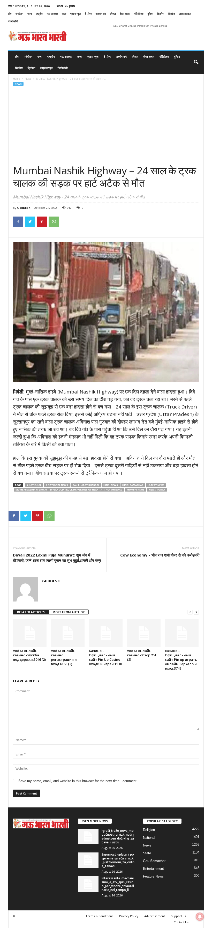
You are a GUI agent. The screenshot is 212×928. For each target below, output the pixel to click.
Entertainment (153, 869)
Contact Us (181, 922)
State (147, 853)
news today (157, 489)
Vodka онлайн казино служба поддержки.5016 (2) (29, 655)
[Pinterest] (42, 222)
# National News (57, 485)
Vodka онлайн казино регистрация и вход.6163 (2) (64, 657)
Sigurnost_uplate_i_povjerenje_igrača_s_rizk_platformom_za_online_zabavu (118, 860)
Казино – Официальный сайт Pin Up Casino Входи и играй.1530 (105, 657)
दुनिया (150, 14)
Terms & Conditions (99, 916)
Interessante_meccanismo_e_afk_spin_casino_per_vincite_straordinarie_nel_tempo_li (118, 884)
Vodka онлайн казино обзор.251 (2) (141, 655)
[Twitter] (30, 222)
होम (9, 14)
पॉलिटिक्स (138, 14)
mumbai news (136, 489)
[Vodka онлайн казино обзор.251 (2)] (144, 633)
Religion (149, 830)
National (149, 838)
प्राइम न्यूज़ (75, 14)
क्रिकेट (171, 14)
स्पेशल (113, 14)
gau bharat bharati (85, 485)
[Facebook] (18, 222)
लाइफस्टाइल (185, 14)
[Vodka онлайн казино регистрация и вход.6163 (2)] (68, 633)
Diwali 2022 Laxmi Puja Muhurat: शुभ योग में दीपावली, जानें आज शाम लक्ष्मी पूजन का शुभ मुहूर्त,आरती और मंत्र (57, 557)
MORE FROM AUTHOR (68, 612)
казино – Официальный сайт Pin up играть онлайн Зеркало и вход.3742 (181, 659)
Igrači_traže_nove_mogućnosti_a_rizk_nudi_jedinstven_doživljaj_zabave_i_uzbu (118, 836)
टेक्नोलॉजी (13, 21)
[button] (196, 62)
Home (16, 78)
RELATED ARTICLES (31, 612)
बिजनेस (160, 14)
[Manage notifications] (200, 916)
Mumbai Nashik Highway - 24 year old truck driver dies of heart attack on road (69, 489)
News (28, 78)
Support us (178, 916)
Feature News (153, 876)
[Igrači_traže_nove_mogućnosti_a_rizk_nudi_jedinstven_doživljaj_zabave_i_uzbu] (88, 836)
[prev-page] (190, 612)
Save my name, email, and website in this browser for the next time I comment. (78, 781)
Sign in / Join (65, 6)
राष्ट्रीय (39, 14)
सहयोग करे (101, 14)
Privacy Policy (128, 916)
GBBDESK (23, 208)
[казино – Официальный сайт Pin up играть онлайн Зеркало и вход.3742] (182, 633)
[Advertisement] (106, 125)
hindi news (110, 485)
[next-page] (196, 612)
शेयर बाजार (125, 14)
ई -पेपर (88, 14)
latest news (156, 485)
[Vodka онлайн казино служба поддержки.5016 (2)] (30, 633)
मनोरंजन (19, 14)
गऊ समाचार (52, 14)
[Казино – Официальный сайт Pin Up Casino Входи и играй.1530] (106, 633)
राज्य (29, 14)
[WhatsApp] (54, 222)
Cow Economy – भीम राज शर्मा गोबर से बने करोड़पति (159, 555)
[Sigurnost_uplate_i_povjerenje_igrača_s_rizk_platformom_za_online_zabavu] (88, 860)
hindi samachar (132, 485)
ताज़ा (64, 14)
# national (34, 485)
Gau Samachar (154, 861)
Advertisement (154, 916)
